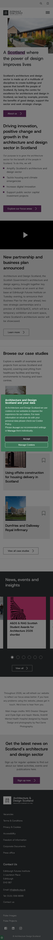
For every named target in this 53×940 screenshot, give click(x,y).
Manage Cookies (26, 445)
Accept (26, 439)
